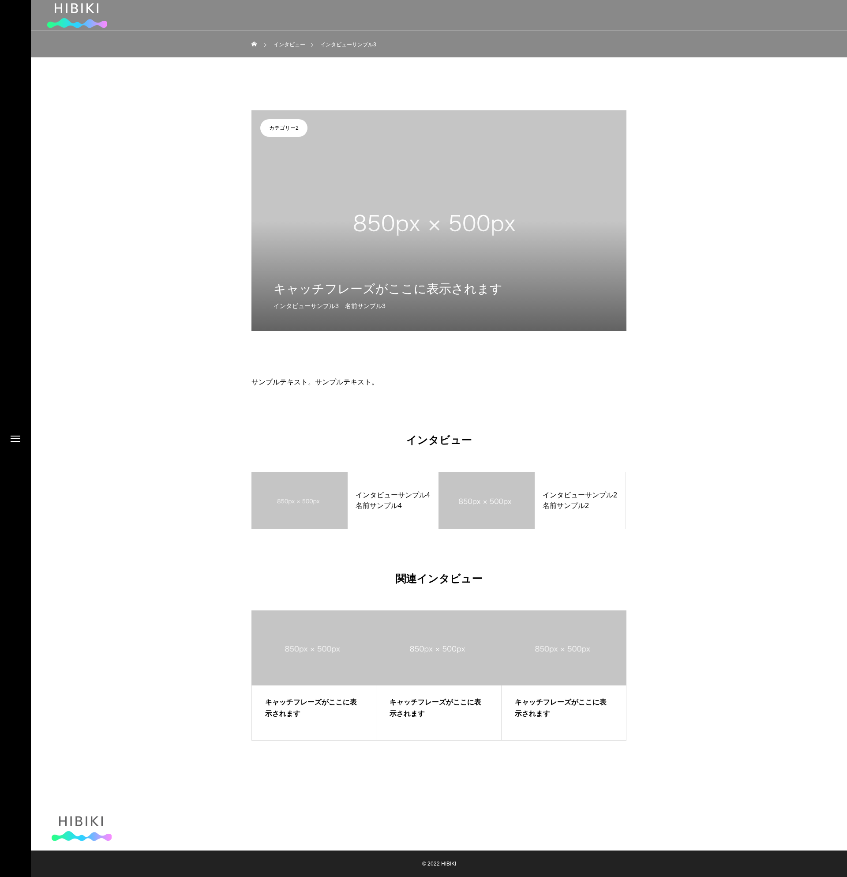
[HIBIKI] (82, 828)
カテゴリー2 (284, 128)
